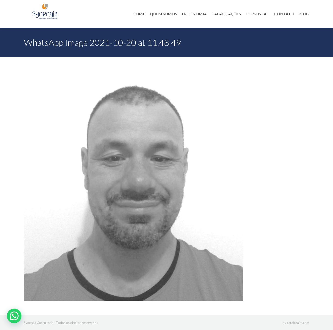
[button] (14, 316)
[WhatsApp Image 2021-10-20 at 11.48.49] (166, 185)
